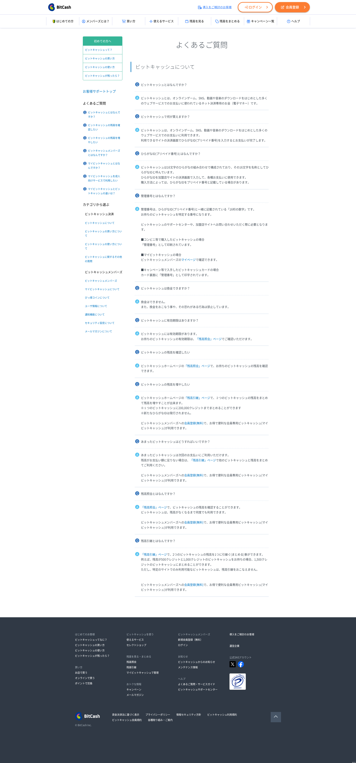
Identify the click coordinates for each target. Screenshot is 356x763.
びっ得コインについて (97, 297)
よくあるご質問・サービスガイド (196, 684)
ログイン (255, 7)
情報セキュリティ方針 (188, 714)
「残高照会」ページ (209, 339)
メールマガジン (135, 695)
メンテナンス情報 (188, 667)
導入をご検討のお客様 (217, 7)
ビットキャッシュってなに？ (91, 639)
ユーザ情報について (96, 306)
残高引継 (131, 667)
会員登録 (292, 7)
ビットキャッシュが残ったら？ (102, 76)
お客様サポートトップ (99, 91)
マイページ (188, 259)
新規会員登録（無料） (190, 639)
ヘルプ (295, 21)
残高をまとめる (230, 21)
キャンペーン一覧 (262, 21)
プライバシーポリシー (157, 714)
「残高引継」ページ (197, 397)
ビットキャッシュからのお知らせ (196, 662)
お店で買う (81, 672)
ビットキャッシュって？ (98, 50)
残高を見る (197, 21)
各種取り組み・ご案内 (160, 720)
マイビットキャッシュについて (102, 289)
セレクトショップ (136, 645)
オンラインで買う (85, 678)
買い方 (131, 21)
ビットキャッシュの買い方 (100, 58)
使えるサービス (163, 21)
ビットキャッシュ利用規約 (222, 714)
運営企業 (234, 646)
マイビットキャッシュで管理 (142, 672)
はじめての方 (65, 21)
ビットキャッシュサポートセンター (198, 689)
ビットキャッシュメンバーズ (101, 281)
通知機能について (95, 314)
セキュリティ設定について (100, 323)
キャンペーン (133, 689)
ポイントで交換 (83, 683)
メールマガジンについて (98, 331)
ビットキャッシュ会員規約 (127, 720)
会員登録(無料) (194, 423)
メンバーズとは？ (97, 21)
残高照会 (131, 662)
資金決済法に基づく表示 (125, 714)
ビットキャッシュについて (100, 223)
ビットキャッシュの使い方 (100, 67)
